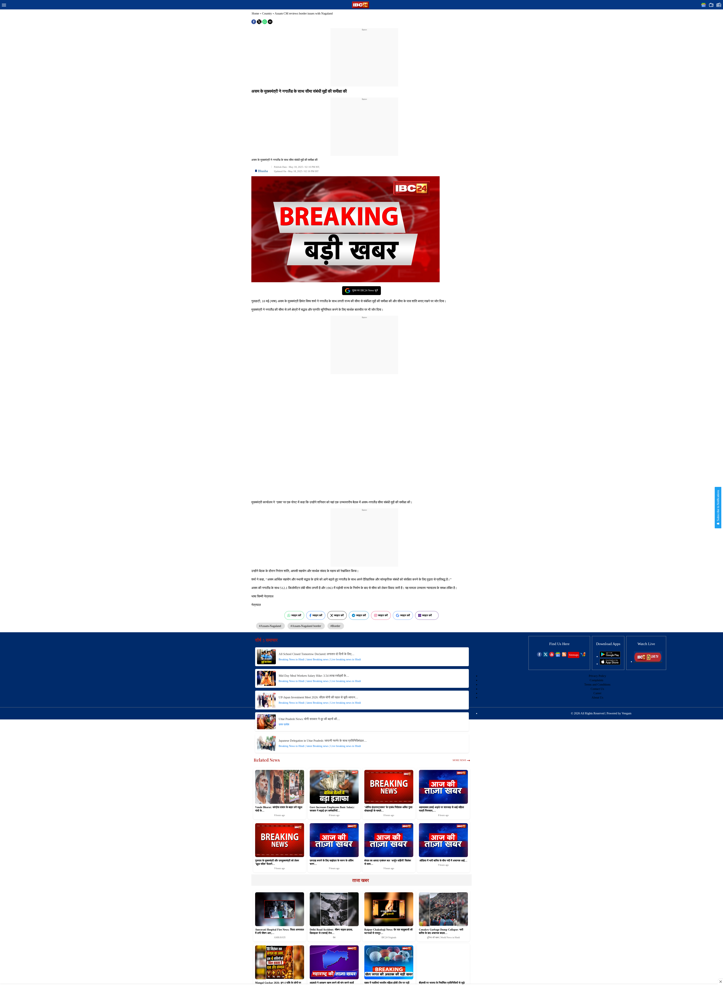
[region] (364, 55)
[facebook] (539, 655)
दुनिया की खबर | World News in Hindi (443, 937)
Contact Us (597, 688)
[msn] (583, 655)
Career (597, 693)
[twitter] (545, 655)
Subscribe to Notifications (718, 506)
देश (334, 937)
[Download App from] (610, 656)
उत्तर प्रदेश (284, 724)
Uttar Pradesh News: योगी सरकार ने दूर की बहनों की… (309, 719)
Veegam (626, 713)
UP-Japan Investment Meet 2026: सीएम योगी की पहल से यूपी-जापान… (318, 697)
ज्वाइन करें (296, 615)
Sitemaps (573, 655)
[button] (4, 5)
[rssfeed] (564, 655)
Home (255, 13)
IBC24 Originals (388, 937)
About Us (597, 697)
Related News (267, 760)
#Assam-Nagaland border (306, 626)
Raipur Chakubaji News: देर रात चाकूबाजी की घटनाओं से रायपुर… (388, 931)
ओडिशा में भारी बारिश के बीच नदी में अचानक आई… (443, 860)
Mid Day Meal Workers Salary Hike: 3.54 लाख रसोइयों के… (314, 675)
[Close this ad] (720, 981)
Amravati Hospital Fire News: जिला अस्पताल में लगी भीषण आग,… (279, 931)
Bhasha (263, 171)
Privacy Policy (597, 675)
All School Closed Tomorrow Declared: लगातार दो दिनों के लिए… (316, 654)
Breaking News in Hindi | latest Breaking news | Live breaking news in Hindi (320, 659)
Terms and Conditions (597, 684)
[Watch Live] (648, 661)
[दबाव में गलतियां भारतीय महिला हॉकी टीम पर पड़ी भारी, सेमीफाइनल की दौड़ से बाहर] (388, 962)
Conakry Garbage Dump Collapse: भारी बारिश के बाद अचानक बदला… (441, 931)
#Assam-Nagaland (270, 626)
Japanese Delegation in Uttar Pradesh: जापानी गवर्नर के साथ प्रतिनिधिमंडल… (323, 740)
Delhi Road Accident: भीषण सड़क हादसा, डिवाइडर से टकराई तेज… (331, 931)
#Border (335, 626)
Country (267, 13)
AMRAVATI (279, 937)
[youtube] (551, 655)
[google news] (558, 655)
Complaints (596, 680)
